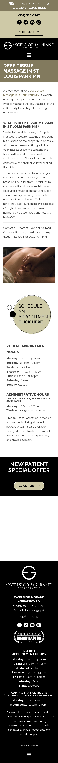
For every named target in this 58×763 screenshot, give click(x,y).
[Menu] (29, 754)
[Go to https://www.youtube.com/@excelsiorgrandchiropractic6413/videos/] (32, 23)
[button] (29, 486)
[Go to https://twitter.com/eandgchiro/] (25, 23)
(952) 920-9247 (29, 15)
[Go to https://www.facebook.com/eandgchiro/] (19, 23)
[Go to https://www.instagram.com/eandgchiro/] (38, 23)
